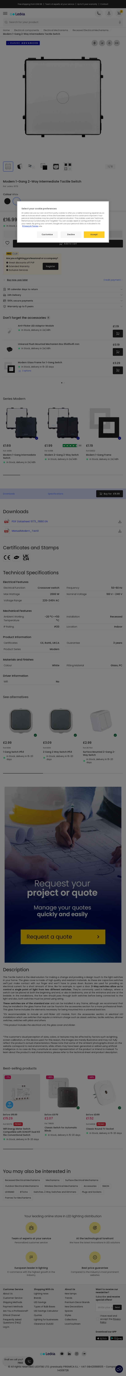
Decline (71, 234)
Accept (94, 234)
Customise (47, 234)
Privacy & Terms (30, 226)
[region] (63, 222)
